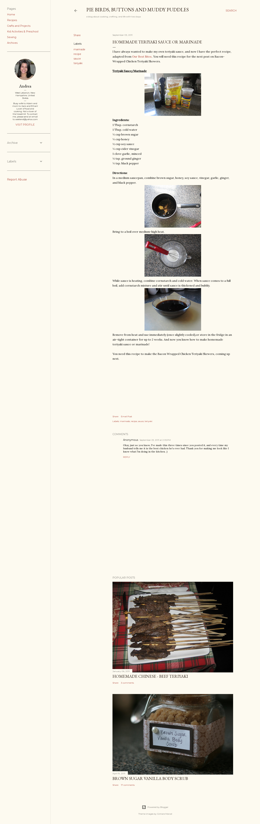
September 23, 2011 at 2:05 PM (155, 440)
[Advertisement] (172, 542)
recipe (77, 54)
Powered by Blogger (158, 807)
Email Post (126, 416)
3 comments (127, 682)
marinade (79, 49)
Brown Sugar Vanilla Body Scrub (150, 778)
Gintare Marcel (164, 813)
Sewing (11, 37)
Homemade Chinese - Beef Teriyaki (150, 676)
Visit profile (25, 124)
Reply (126, 457)
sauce (77, 58)
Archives (12, 42)
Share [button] (77, 35)
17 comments (128, 785)
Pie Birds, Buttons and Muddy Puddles (137, 9)
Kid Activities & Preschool (22, 31)
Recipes (12, 20)
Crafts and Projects (18, 25)
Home (11, 14)
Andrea (25, 86)
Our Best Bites (142, 56)
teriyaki (78, 63)
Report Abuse (17, 179)
